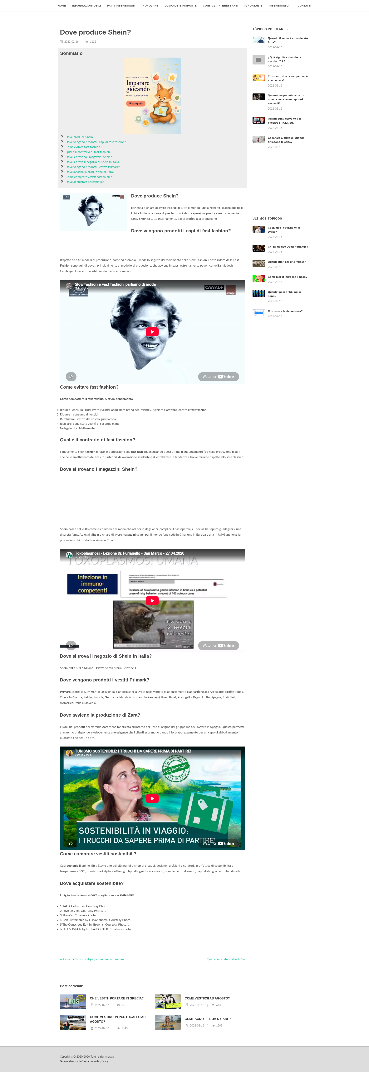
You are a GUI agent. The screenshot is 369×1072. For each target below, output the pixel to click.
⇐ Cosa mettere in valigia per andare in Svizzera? (92, 959)
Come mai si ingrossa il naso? (288, 276)
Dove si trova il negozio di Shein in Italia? (93, 162)
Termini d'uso (68, 1061)
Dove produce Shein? (80, 137)
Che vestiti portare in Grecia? (117, 998)
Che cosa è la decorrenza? (285, 311)
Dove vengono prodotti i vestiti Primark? (93, 166)
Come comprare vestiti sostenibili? (89, 176)
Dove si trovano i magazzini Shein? (89, 157)
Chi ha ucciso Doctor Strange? (288, 246)
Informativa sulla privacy (93, 1061)
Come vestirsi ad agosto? (207, 998)
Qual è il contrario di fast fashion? (88, 152)
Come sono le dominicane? (208, 1019)
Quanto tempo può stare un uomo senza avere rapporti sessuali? (286, 99)
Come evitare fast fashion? (83, 147)
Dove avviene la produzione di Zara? (90, 171)
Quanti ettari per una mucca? (287, 261)
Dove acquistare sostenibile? (85, 181)
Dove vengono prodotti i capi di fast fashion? (96, 142)
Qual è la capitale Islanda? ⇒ (226, 959)
